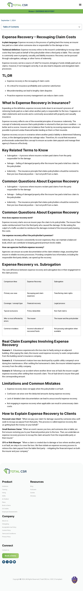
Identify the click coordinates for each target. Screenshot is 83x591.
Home (31, 11)
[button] (80, 5)
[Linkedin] (10, 561)
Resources (37, 481)
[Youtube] (14, 561)
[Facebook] (3, 561)
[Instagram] (7, 561)
